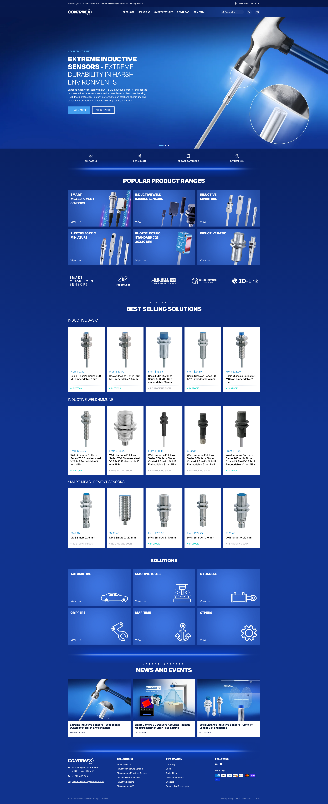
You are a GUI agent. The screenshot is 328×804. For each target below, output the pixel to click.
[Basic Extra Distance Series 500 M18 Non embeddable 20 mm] (164, 349)
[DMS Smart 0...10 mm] (241, 510)
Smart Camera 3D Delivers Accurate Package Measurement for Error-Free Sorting (162, 726)
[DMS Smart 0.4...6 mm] (202, 510)
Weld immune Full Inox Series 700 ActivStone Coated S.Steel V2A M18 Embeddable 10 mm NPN (240, 460)
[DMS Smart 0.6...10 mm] (164, 510)
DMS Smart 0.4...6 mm (200, 537)
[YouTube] (221, 764)
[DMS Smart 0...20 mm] (125, 510)
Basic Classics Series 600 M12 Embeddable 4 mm (202, 377)
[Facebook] (216, 764)
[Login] (249, 12)
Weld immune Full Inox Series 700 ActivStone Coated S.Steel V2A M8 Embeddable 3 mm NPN (162, 460)
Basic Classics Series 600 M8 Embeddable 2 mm (85, 377)
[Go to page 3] (168, 145)
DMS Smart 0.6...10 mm (162, 537)
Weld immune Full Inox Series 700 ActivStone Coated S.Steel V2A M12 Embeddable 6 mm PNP (201, 460)
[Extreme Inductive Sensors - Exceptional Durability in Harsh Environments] (99, 700)
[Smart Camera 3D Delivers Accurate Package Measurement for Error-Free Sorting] (164, 700)
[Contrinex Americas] (80, 12)
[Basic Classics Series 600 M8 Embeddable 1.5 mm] (125, 349)
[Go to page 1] (161, 145)
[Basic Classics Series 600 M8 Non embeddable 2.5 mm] (241, 349)
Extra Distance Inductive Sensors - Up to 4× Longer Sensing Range (226, 726)
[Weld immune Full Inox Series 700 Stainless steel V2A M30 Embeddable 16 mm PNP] (125, 428)
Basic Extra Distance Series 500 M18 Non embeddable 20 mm (160, 379)
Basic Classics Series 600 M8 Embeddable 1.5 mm (124, 377)
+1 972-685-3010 (80, 776)
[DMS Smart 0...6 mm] (86, 510)
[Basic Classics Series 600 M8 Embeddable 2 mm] (86, 349)
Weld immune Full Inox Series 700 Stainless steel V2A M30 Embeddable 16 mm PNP (124, 460)
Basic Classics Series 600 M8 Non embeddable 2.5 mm (241, 379)
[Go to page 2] (165, 145)
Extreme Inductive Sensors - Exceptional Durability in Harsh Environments (95, 726)
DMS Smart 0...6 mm (82, 537)
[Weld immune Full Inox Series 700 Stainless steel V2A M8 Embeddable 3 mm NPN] (86, 428)
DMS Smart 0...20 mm (122, 537)
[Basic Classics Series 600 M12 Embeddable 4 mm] (202, 349)
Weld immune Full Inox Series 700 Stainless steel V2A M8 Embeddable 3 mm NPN (85, 460)
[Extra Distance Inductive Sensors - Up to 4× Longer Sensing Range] (228, 700)
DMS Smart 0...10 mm (239, 537)
